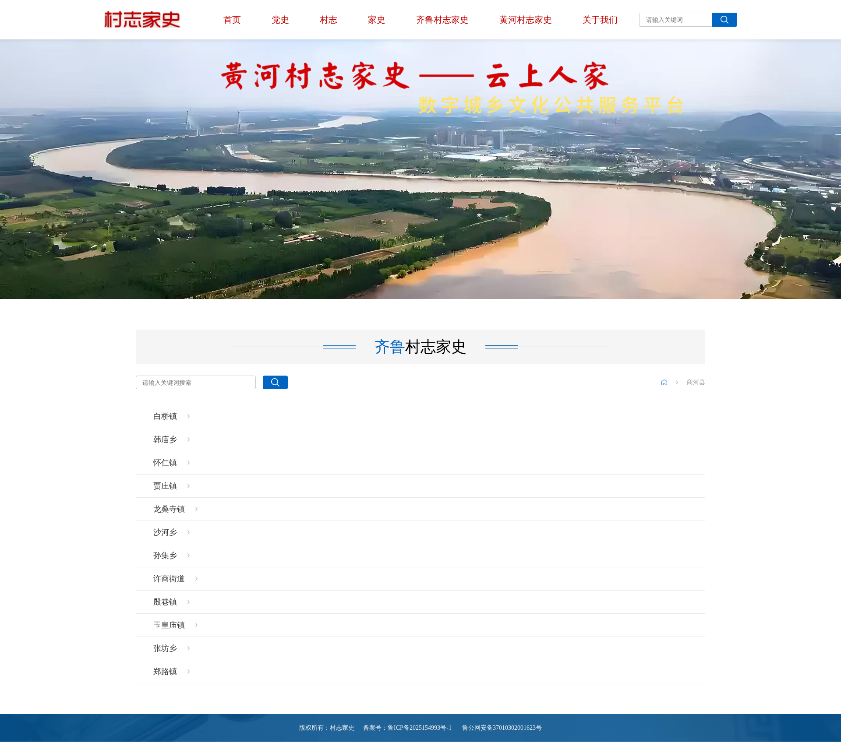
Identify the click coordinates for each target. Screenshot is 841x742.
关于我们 (600, 20)
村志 (328, 20)
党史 (280, 20)
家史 (376, 20)
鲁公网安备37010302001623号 (501, 727)
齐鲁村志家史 (442, 20)
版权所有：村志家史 (326, 727)
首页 (232, 20)
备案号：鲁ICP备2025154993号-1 (407, 727)
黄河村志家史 (525, 20)
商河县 (696, 382)
